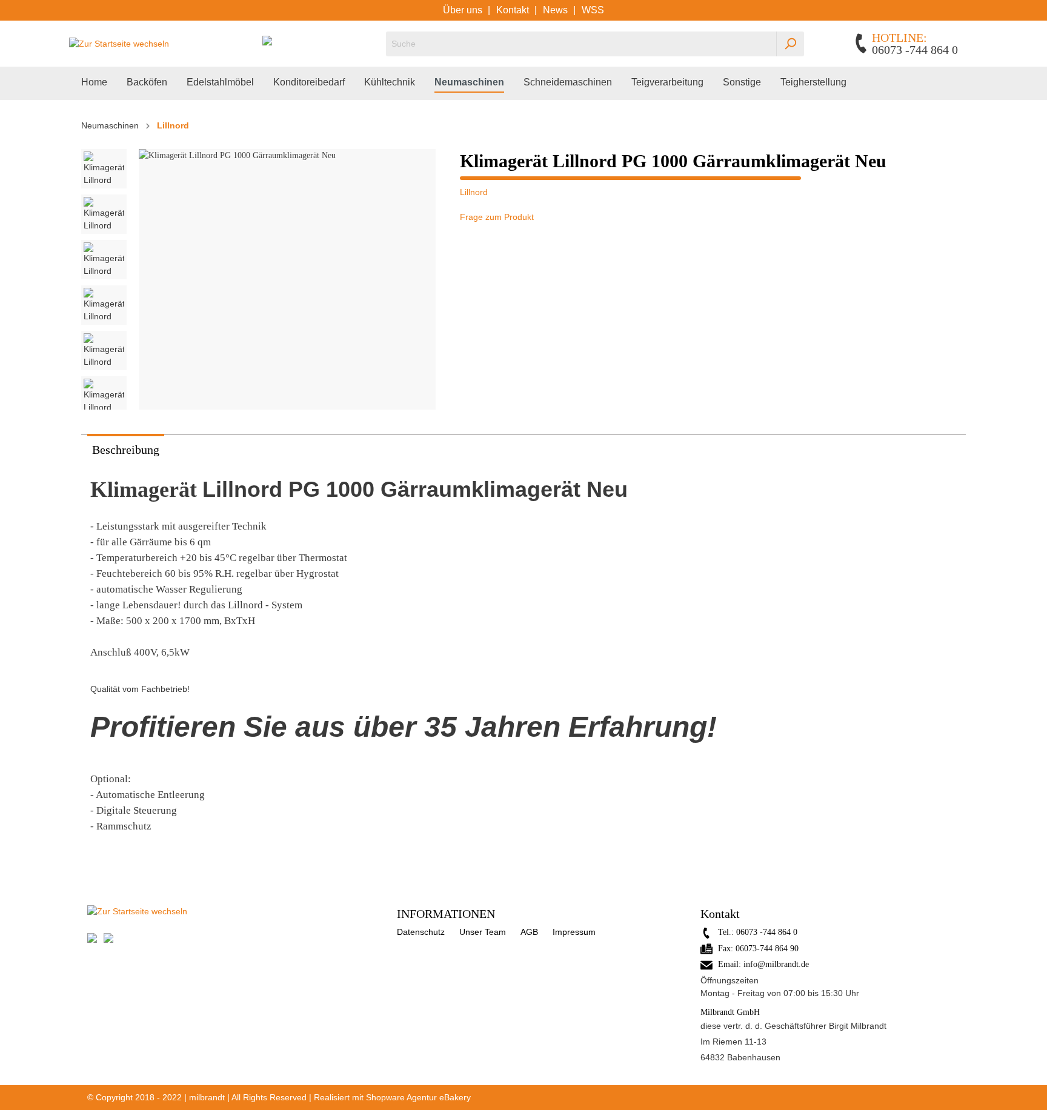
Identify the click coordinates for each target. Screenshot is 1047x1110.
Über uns (464, 10)
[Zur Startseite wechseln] (119, 43)
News (556, 10)
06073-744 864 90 (767, 948)
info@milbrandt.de (776, 964)
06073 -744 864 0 (766, 932)
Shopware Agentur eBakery (418, 1097)
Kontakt (513, 10)
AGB (529, 932)
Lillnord (474, 192)
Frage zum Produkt (497, 217)
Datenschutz (421, 932)
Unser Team (482, 932)
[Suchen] (790, 44)
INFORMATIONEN (446, 913)
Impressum (574, 932)
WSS (593, 10)
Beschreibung (125, 449)
